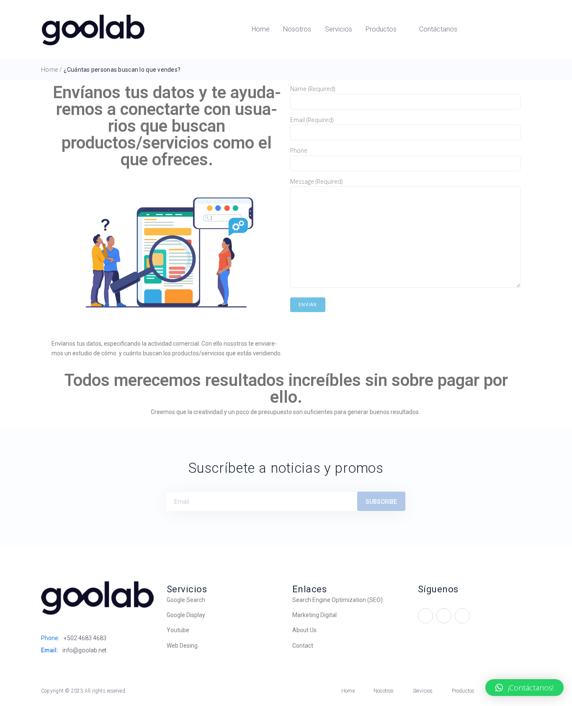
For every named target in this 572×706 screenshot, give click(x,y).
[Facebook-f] (443, 615)
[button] (524, 687)
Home (49, 69)
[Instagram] (462, 615)
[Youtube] (425, 615)
